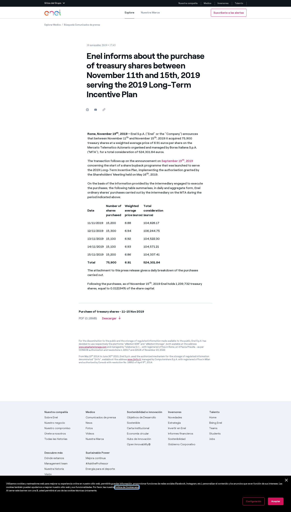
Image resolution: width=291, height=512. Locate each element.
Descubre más (53, 452)
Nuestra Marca (150, 12)
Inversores (223, 3)
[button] (55, 3)
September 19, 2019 (177, 161)
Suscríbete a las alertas (229, 12)
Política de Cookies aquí (127, 487)
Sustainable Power (98, 452)
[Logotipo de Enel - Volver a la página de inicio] (52, 13)
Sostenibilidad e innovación (144, 412)
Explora (129, 14)
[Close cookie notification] (286, 480)
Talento (239, 3)
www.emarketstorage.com (93, 347)
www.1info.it (134, 359)
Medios (207, 3)
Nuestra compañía (188, 3)
